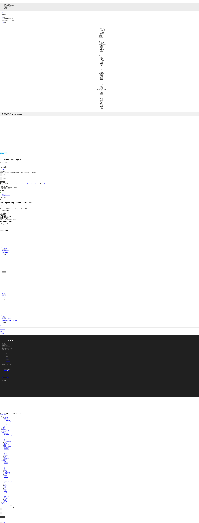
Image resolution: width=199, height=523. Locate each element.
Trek (101, 107)
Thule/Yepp (101, 106)
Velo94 (1, 1)
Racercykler (102, 34)
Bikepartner (101, 74)
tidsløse (39, 183)
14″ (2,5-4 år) (102, 28)
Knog (102, 90)
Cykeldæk (101, 61)
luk (4, 522)
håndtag (27, 183)
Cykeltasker (102, 47)
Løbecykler (102, 27)
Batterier (101, 58)
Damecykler (102, 25)
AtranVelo (101, 70)
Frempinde (101, 62)
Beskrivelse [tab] (3, 197)
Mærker (100, 67)
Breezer (101, 77)
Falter (102, 83)
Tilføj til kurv (2, 171)
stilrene (36, 183)
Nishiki (101, 93)
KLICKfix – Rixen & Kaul (101, 89)
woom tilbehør (101, 56)
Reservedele (101, 57)
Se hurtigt (3, 249)
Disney (5, 474)
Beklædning (101, 37)
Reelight (101, 98)
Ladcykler (100, 36)
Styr (101, 65)
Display (102, 59)
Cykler (3, 416)
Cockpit (14, 183)
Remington (101, 99)
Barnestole (101, 40)
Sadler (5, 445)
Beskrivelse (4, 194)
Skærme (101, 64)
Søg (13, 20)
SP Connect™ (101, 104)
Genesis (101, 87)
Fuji (101, 85)
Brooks (101, 78)
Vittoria (5, 501)
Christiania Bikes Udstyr (102, 42)
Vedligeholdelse (101, 66)
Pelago (5, 487)
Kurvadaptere (102, 49)
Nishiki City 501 (5, 252)
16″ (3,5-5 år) (102, 29)
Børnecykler (102, 26)
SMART (101, 103)
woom (102, 108)
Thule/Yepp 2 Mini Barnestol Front (9, 320)
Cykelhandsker (6, 430)
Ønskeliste (2, 333)
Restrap (101, 100)
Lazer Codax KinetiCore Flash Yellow (10, 275)
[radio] (5, 166)
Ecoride (101, 82)
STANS (101, 105)
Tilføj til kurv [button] (4, 293)
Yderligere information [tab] (6, 221)
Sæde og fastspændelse (102, 44)
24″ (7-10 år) (102, 31)
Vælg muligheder (3, 414)
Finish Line (101, 84)
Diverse (102, 45)
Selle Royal (101, 101)
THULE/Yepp (8, 318)
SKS (101, 102)
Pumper (101, 51)
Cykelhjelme (4, 431)
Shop (4, 114)
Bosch (102, 76)
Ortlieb (101, 94)
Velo (6, 295)
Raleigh (101, 96)
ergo (20, 183)
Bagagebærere (101, 41)
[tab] (100, 194)
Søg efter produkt (5, 18)
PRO (5, 488)
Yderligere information (6, 195)
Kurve (102, 48)
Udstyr (100, 39)
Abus (101, 68)
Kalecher (102, 43)
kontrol (33, 183)
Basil (101, 71)
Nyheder (100, 110)
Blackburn (101, 75)
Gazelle (101, 86)
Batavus (101, 72)
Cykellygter (101, 46)
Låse (101, 50)
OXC (10, 114)
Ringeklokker (6, 444)
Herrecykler (4, 250)
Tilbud (3, 502)
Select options (4, 248)
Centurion (101, 79)
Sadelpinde (101, 63)
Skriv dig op (2, 182)
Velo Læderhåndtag (6, 297)
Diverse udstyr (101, 55)
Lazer (102, 91)
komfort (30, 183)
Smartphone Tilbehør (101, 53)
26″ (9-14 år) (102, 32)
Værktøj (5, 459)
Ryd (3, 169)
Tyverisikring (101, 54)
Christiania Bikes (101, 80)
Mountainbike (101, 33)
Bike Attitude (101, 73)
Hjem (2, 114)
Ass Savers (101, 69)
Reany (102, 97)
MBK (102, 92)
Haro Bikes (101, 88)
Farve (1, 167)
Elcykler (100, 35)
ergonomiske (23, 183)
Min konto (2, 329)
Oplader (102, 60)
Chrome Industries (7, 473)
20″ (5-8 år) (103, 30)
